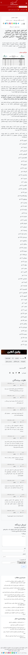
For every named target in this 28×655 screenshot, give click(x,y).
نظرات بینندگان (19, 380)
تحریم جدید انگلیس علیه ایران (17, 625)
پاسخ (15, 385)
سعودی (17, 358)
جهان (16, 17)
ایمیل (24, 554)
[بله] (16, 24)
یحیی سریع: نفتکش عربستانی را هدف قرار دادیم (13, 592)
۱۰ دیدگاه (12, 27)
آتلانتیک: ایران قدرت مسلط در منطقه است (14, 610)
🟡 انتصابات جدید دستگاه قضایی (12, 6)
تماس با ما (22, 652)
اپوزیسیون (8, 358)
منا (12, 358)
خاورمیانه (23, 361)
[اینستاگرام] (10, 24)
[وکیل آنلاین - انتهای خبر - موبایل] (14, 352)
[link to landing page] (14, 2)
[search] (1, 2)
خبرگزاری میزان (23, 52)
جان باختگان (16, 361)
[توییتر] (8, 24)
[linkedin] (13, 373)
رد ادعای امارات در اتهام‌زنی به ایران (16, 622)
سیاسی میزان (9, 361)
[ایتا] (12, 24)
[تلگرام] (18, 24)
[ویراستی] (5, 24)
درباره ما (18, 652)
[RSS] (5, 653)
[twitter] (19, 373)
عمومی (12, 17)
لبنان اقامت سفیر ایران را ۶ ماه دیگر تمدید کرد (14, 585)
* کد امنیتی (23, 559)
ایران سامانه (10, 650)
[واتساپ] (14, 24)
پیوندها (25, 652)
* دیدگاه (23, 534)
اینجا (2, 104)
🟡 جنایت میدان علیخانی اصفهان (13, 9)
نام (25, 548)
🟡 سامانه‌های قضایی (23, 9)
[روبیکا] (3, 24)
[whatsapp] (10, 373)
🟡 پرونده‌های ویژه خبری (23, 6)
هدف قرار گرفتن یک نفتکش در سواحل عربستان (13, 607)
